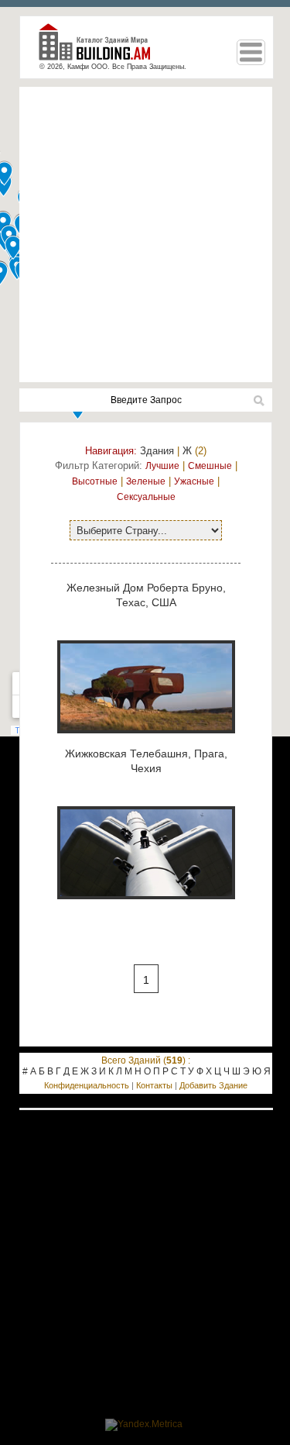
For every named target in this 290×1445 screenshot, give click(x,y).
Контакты (154, 1085)
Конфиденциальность (86, 1085)
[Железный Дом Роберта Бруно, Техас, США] (146, 741)
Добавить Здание (213, 1085)
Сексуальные (146, 496)
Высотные (95, 481)
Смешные (210, 465)
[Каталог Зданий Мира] (100, 48)
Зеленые (145, 481)
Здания (157, 451)
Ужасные (194, 481)
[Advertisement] (145, 234)
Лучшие (162, 465)
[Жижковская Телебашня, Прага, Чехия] (146, 907)
